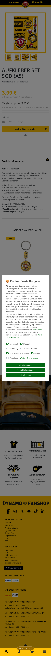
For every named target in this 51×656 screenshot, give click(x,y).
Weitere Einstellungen (29, 358)
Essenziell (14, 344)
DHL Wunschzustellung (19, 353)
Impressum (37, 329)
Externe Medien (30, 348)
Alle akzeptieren (25, 365)
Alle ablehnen (25, 375)
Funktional (14, 358)
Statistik (26, 344)
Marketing (14, 348)
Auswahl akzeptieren (25, 370)
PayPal (37, 353)
